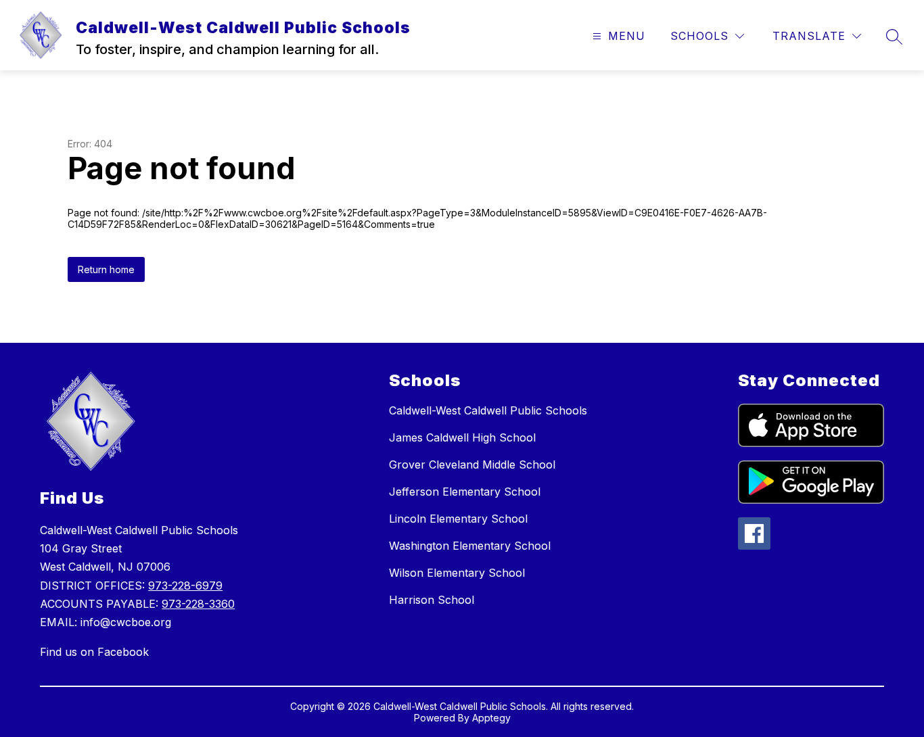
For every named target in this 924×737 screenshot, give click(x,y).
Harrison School (431, 600)
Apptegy (491, 717)
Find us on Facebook (94, 652)
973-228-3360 (198, 604)
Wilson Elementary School (457, 572)
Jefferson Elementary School (464, 491)
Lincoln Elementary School (458, 518)
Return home (106, 269)
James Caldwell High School (462, 437)
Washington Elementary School (470, 545)
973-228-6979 (185, 585)
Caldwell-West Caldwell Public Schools (488, 410)
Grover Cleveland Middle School (472, 464)
